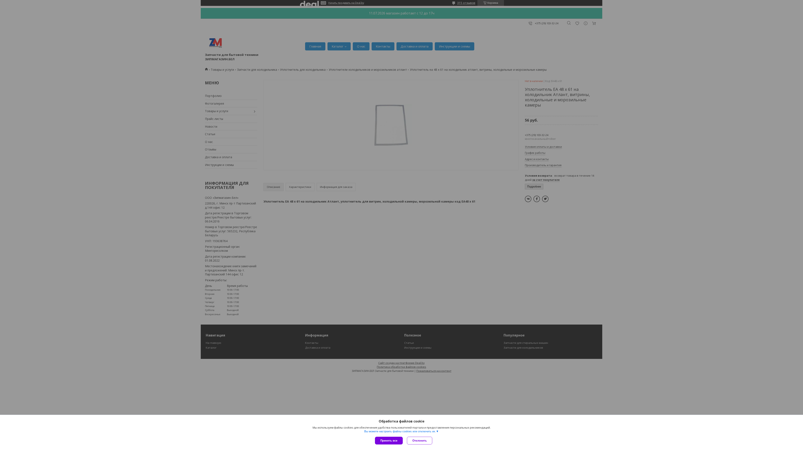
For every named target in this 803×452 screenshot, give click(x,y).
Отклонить (419, 440)
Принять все (388, 440)
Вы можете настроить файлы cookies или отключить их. (400, 431)
